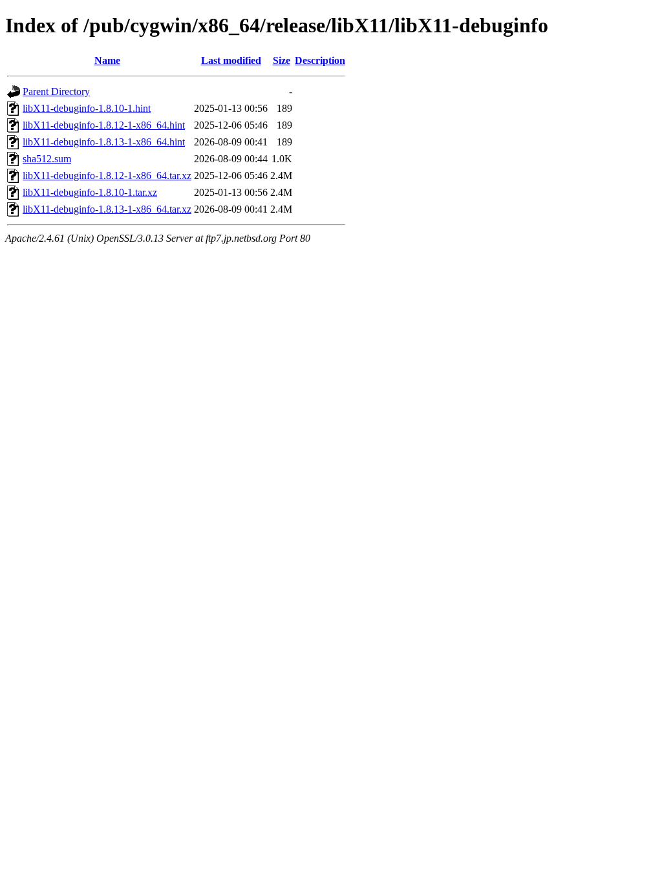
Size (281, 60)
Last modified (231, 60)
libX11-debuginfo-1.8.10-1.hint (87, 108)
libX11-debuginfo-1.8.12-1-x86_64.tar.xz (107, 175)
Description (320, 60)
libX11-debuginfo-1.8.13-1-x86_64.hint (104, 141)
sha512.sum (47, 158)
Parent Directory (56, 91)
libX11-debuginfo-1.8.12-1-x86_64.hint (104, 125)
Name (107, 60)
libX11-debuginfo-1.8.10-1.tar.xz (90, 192)
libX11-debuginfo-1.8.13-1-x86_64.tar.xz (107, 209)
